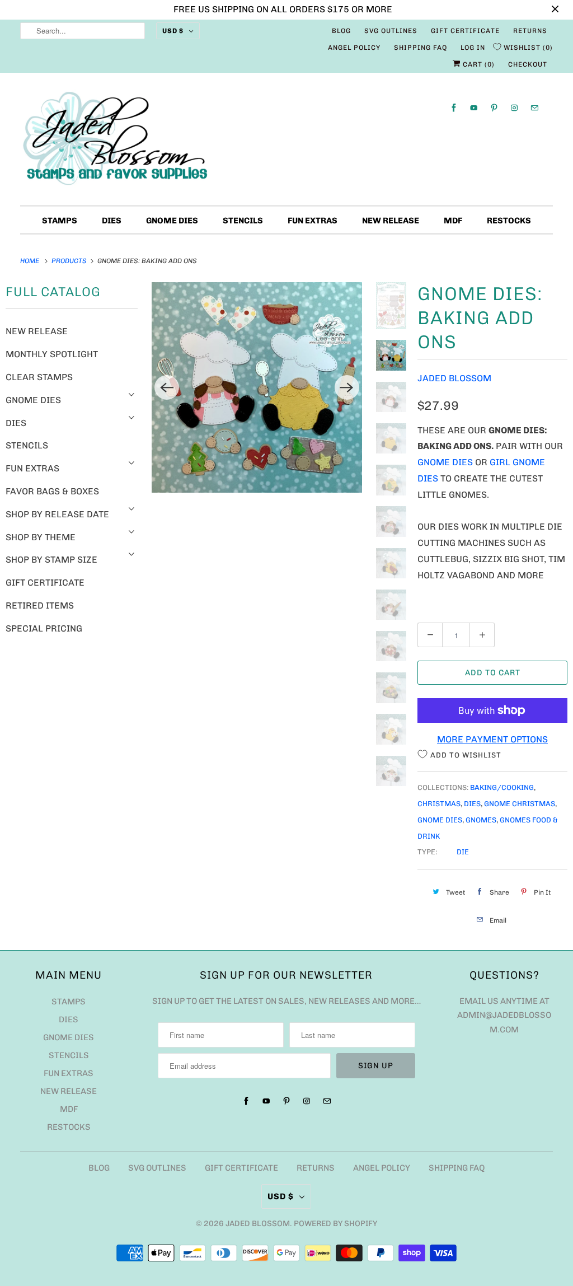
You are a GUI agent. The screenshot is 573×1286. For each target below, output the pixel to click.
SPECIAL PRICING (44, 628)
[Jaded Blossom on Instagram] (514, 107)
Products (69, 261)
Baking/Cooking (502, 787)
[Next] (347, 387)
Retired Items (40, 605)
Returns (530, 31)
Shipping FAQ (420, 48)
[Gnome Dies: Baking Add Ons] (257, 387)
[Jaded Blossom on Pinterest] (494, 107)
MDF (453, 221)
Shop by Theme (41, 537)
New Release (390, 221)
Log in (473, 48)
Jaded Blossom (454, 378)
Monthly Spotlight (52, 354)
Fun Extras (312, 221)
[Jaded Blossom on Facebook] (454, 107)
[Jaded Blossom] (286, 142)
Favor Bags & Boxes (52, 491)
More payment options (492, 739)
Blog (341, 31)
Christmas (439, 803)
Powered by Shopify (335, 1223)
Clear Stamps (39, 377)
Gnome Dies (172, 221)
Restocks (509, 221)
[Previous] (166, 387)
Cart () (478, 64)
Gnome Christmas (519, 803)
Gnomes (481, 820)
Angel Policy (354, 48)
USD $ (173, 31)
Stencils (243, 221)
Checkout (527, 64)
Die (463, 852)
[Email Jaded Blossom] (534, 107)
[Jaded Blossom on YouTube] (474, 107)
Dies (111, 221)
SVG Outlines (390, 31)
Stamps (59, 221)
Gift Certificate (465, 31)
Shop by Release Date (57, 514)
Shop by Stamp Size (51, 559)
